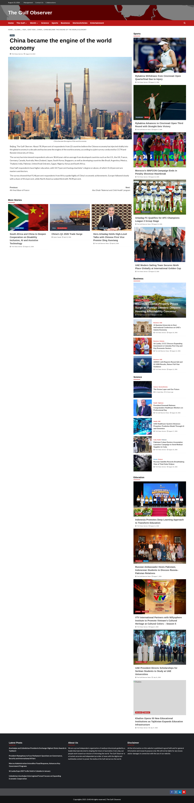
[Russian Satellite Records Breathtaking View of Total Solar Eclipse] (142, 463)
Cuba (155, 439)
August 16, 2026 (154, 177)
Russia (155, 459)
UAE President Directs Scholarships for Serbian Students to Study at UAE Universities (156, 671)
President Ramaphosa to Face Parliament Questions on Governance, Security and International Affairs (35, 757)
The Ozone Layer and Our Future (166, 389)
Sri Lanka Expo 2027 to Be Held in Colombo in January (29, 771)
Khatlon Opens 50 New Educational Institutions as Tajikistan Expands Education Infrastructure (159, 721)
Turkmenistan (103, 228)
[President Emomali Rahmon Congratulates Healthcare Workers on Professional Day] (142, 407)
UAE (143, 259)
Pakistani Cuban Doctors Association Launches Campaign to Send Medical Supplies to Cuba (168, 444)
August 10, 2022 (30, 54)
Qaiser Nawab (57, 237)
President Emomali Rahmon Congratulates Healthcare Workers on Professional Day (168, 407)
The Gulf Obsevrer (113, 799)
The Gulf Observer (30, 12)
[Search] (184, 23)
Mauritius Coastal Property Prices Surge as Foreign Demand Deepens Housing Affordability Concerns (158, 307)
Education (139, 513)
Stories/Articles (80, 23)
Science (45, 23)
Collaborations (51, 2)
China (12, 35)
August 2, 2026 (154, 627)
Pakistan (164, 439)
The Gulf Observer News (102, 243)
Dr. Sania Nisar (159, 392)
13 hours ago (169, 392)
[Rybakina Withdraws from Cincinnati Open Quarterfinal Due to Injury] (159, 55)
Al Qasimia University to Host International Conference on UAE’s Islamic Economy (167, 327)
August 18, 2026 (176, 413)
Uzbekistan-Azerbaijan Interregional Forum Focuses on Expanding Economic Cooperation (35, 777)
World (33, 23)
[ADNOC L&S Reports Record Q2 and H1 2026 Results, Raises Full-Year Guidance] (142, 364)
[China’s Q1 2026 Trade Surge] (70, 217)
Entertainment (97, 23)
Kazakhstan (139, 70)
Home (11, 23)
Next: (111, 189)
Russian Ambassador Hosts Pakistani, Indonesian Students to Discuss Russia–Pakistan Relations (156, 570)
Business (65, 23)
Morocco (138, 164)
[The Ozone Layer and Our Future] (142, 389)
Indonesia (147, 513)
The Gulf (21, 23)
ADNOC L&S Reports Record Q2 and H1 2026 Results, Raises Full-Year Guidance (168, 364)
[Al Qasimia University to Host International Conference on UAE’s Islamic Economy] (142, 327)
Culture (138, 611)
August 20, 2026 (157, 315)
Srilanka (162, 341)
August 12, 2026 (29, 246)
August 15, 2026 (157, 224)
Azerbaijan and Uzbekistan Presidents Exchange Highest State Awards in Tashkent (37, 749)
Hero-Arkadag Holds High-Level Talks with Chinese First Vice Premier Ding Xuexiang (110, 237)
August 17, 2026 (157, 129)
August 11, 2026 (173, 369)
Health (155, 403)
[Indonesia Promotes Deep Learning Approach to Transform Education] (159, 498)
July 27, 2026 (154, 727)
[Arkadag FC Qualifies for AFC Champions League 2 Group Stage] (159, 197)
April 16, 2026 (115, 243)
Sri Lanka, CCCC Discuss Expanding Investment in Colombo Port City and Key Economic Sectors (167, 346)
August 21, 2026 (154, 82)
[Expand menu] (26, 23)
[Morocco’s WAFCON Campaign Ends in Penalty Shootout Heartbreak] (159, 149)
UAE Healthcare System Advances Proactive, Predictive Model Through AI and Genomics (168, 426)
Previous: (19, 189)
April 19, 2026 (67, 237)
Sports (55, 23)
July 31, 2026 (157, 677)
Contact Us (39, 2)
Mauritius (146, 300)
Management (28, 2)
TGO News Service (17, 54)
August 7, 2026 (157, 576)
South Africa (19, 228)
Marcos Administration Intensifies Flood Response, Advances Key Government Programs (34, 764)
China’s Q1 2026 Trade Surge (67, 234)
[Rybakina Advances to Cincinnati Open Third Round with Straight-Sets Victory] (159, 102)
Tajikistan (160, 403)
